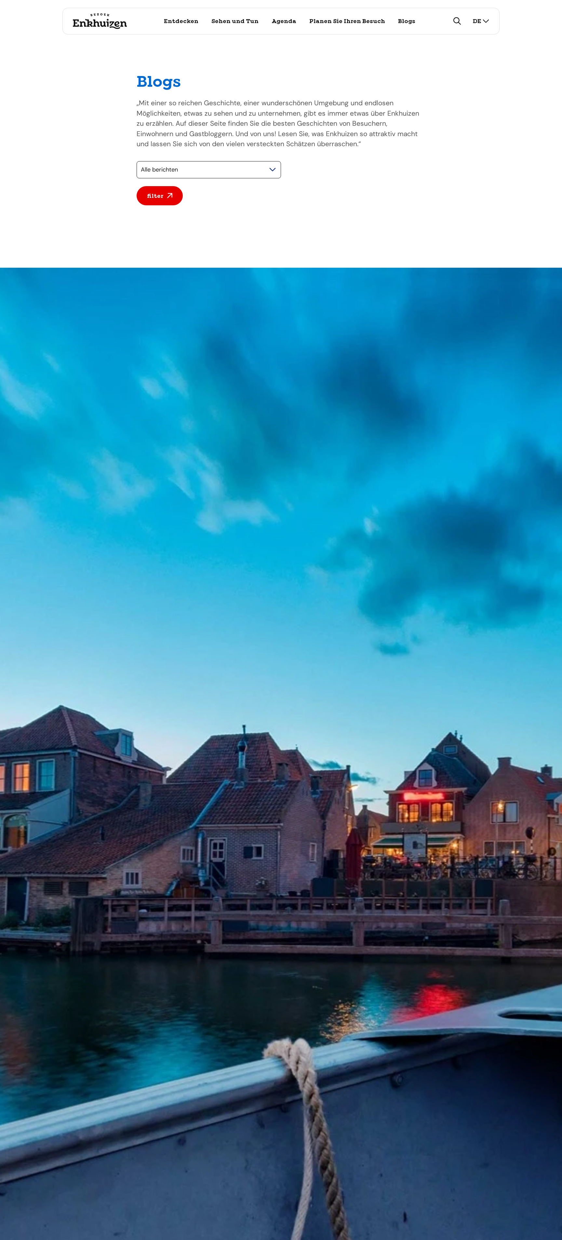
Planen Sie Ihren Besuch (347, 21)
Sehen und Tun (235, 21)
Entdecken (181, 21)
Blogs (406, 21)
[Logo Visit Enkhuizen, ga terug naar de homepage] (100, 21)
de (477, 21)
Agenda (284, 21)
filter (155, 195)
